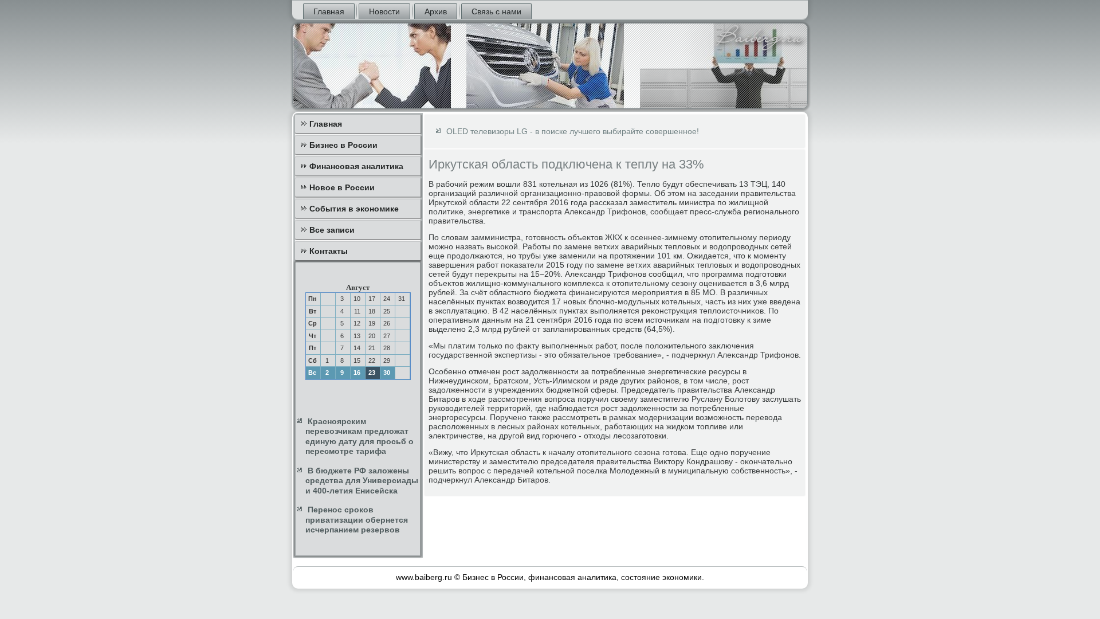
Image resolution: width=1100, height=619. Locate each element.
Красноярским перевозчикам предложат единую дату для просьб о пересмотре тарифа (359, 436)
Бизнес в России (343, 145)
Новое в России (342, 187)
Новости (384, 11)
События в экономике (354, 208)
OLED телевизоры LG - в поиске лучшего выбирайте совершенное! (572, 131)
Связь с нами (496, 11)
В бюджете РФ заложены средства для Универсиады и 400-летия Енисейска (361, 480)
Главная (328, 11)
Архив (436, 11)
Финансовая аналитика (356, 166)
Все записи (332, 229)
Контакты (328, 251)
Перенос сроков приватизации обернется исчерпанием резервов (356, 519)
